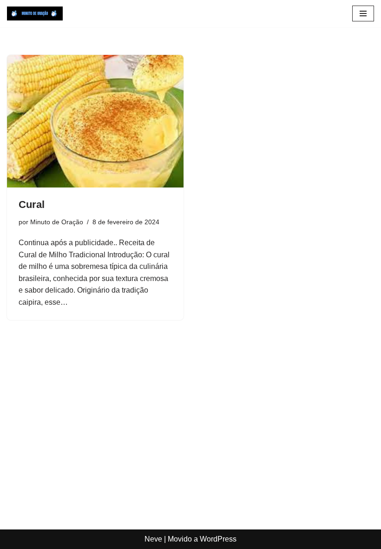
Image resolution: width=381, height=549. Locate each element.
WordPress (218, 539)
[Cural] (95, 121)
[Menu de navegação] (363, 13)
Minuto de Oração (56, 222)
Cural (32, 204)
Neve (153, 539)
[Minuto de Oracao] (35, 13)
